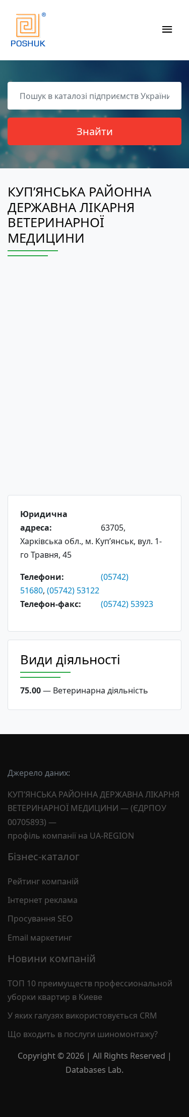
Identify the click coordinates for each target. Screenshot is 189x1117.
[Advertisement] (94, 384)
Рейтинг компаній (43, 881)
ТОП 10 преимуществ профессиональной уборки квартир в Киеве (90, 990)
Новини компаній (52, 958)
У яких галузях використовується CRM (82, 1015)
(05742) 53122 (73, 590)
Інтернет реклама (43, 899)
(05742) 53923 (127, 604)
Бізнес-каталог (44, 856)
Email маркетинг (40, 937)
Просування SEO (40, 918)
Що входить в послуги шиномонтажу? (83, 1034)
